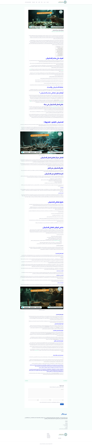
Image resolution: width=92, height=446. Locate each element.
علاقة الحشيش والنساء (60, 48)
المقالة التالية (26, 380)
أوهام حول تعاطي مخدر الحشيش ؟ (59, 49)
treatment (59, 31)
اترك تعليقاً (62, 31)
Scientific (48, 433)
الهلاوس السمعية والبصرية (57, 240)
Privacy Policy (48, 436)
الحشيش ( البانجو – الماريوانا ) (60, 51)
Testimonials (48, 437)
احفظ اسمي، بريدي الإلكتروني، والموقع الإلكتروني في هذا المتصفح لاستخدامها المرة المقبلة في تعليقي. (51, 402)
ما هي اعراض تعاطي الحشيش (59, 55)
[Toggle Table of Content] (62, 46)
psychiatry (57, 31)
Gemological (48, 435)
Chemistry (48, 434)
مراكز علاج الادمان (36, 350)
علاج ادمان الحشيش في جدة (60, 50)
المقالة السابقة (65, 380)
